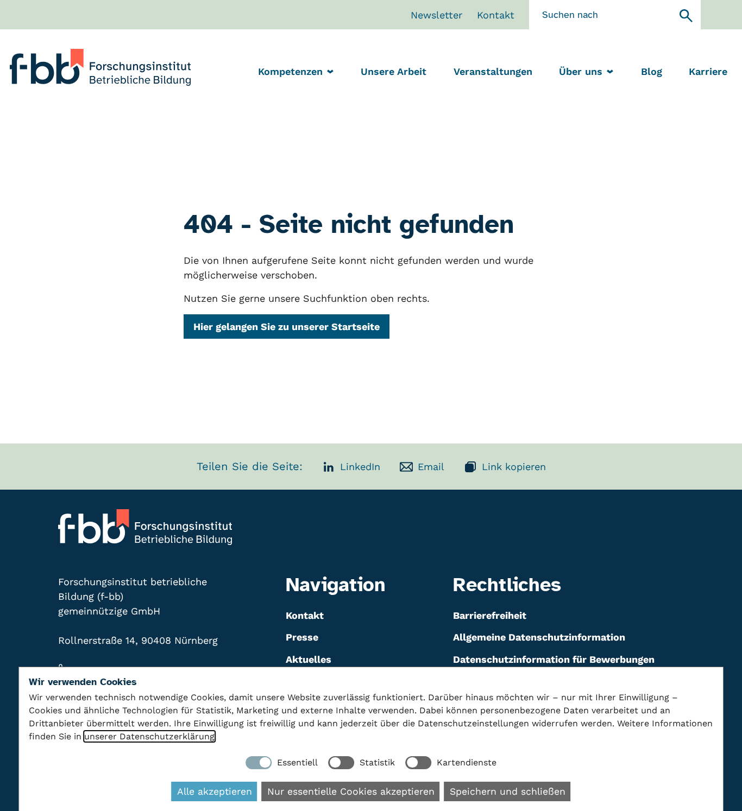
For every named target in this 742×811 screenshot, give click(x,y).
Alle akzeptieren (214, 791)
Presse (302, 637)
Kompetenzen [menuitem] (290, 71)
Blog (651, 71)
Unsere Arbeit (393, 71)
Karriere (708, 71)
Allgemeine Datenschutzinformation (539, 637)
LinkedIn (360, 466)
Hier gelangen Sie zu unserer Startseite (286, 326)
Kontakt (495, 15)
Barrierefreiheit (489, 615)
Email (431, 466)
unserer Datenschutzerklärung (149, 736)
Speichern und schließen (507, 791)
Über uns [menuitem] (580, 71)
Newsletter (436, 15)
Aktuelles (308, 659)
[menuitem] (393, 72)
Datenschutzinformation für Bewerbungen (554, 659)
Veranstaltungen (493, 71)
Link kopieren (514, 466)
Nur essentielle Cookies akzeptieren (351, 791)
